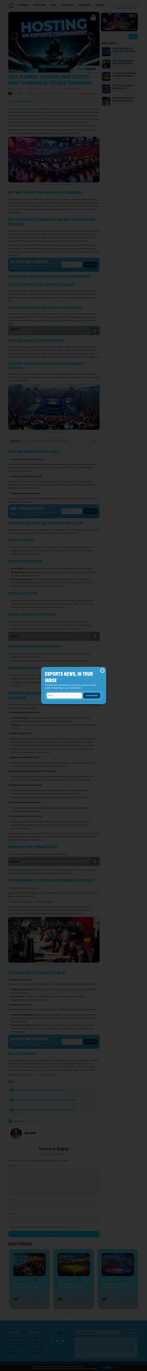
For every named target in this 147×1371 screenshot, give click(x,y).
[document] (73, 685)
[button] (102, 670)
